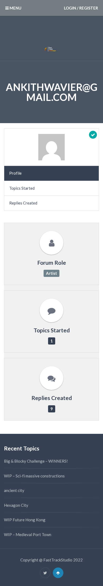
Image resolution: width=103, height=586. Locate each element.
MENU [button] (15, 8)
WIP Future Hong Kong (24, 519)
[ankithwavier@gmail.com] (51, 147)
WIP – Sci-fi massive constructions (34, 475)
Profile (15, 173)
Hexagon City (16, 505)
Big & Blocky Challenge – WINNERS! (36, 461)
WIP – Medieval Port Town (27, 534)
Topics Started (22, 188)
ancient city (14, 490)
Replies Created (23, 203)
